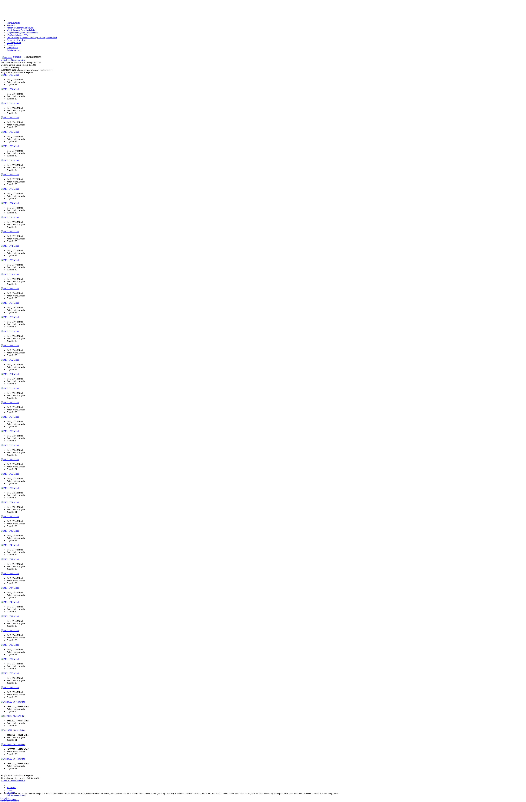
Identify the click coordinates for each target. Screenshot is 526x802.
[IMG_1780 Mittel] (10, 132)
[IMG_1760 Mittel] (10, 388)
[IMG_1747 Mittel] (10, 559)
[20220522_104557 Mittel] (13, 716)
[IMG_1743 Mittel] (10, 602)
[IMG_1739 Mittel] (10, 645)
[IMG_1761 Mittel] (10, 374)
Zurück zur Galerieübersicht (13, 60)
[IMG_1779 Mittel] (10, 146)
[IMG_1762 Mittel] (10, 360)
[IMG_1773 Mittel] (10, 217)
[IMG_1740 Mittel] (10, 630)
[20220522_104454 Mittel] (13, 744)
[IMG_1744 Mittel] (10, 588)
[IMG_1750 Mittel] (10, 516)
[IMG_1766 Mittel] (10, 317)
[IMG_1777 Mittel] (10, 174)
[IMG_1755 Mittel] (10, 445)
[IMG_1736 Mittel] (10, 673)
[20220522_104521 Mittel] (13, 730)
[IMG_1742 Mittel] (10, 616)
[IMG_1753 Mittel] (10, 474)
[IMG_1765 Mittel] (10, 331)
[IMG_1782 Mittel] (10, 117)
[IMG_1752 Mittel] (10, 488)
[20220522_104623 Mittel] (13, 702)
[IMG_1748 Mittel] (10, 545)
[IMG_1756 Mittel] (10, 431)
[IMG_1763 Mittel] (10, 345)
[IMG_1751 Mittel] (10, 502)
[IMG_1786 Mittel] (10, 75)
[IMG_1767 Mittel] (10, 303)
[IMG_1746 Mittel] (10, 573)
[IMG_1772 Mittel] (10, 231)
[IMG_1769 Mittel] (10, 274)
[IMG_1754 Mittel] (10, 459)
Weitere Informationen (9, 801)
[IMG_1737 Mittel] (10, 659)
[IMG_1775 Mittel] (10, 189)
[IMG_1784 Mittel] (10, 89)
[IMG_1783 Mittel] (10, 103)
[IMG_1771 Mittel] (10, 246)
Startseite (17, 57)
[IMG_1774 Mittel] (10, 203)
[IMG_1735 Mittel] (10, 687)
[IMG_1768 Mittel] (10, 288)
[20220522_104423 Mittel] (13, 759)
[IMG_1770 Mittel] (10, 260)
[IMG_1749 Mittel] (10, 531)
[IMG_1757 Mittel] (10, 417)
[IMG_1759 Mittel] (10, 402)
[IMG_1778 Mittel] (10, 160)
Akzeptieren (5, 798)
